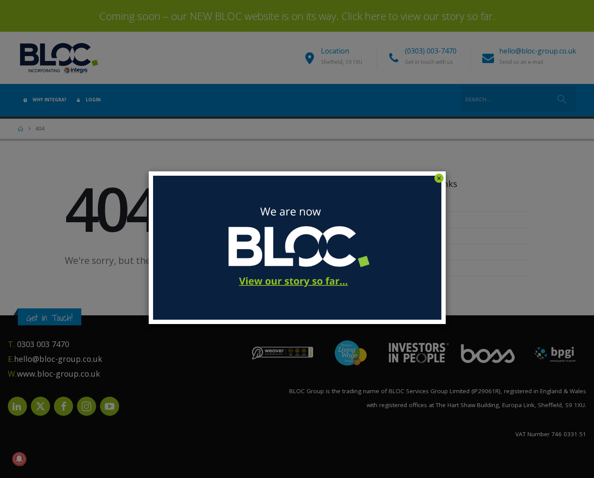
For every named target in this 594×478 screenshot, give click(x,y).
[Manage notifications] (19, 459)
